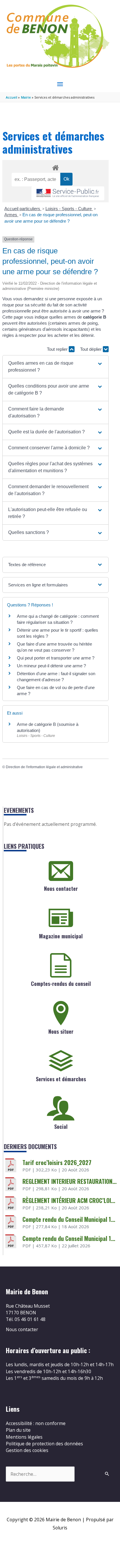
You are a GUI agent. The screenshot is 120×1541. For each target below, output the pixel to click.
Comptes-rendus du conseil (61, 983)
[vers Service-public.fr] (67, 193)
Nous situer (60, 1031)
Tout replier (58, 349)
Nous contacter (61, 888)
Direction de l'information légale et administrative (44, 767)
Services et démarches (61, 1079)
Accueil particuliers (22, 208)
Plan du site (18, 1430)
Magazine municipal (61, 936)
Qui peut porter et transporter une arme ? (55, 657)
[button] (55, 366)
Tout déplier (91, 349)
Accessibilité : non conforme (36, 1423)
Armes (11, 214)
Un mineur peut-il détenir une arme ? (51, 665)
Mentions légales (24, 1437)
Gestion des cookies (27, 1450)
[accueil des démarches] (55, 166)
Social (61, 1126)
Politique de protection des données (44, 1443)
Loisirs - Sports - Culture (69, 208)
